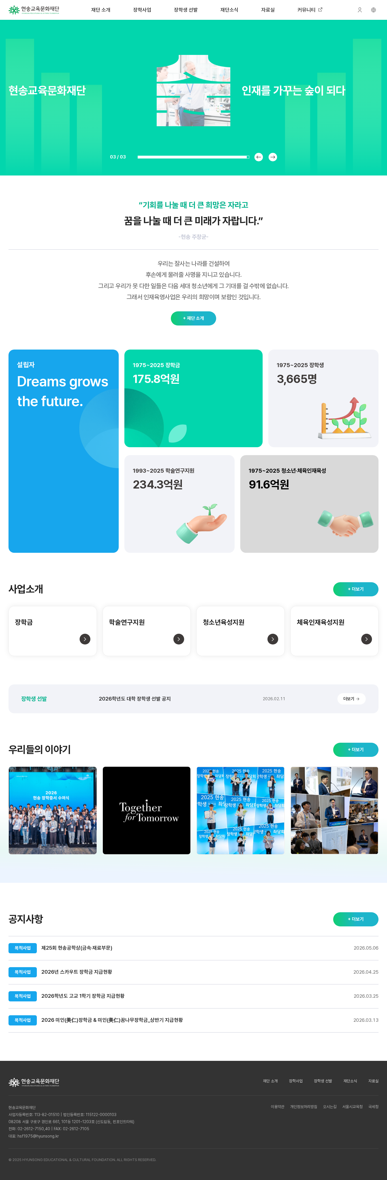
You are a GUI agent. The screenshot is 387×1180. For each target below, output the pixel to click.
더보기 (348, 698)
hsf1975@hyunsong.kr (38, 1136)
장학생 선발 (186, 10)
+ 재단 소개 (193, 318)
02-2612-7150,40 (34, 1129)
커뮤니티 (306, 10)
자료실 (268, 10)
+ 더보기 (356, 589)
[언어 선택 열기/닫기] (373, 10)
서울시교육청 (352, 1106)
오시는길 (330, 1106)
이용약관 (277, 1106)
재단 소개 (100, 10)
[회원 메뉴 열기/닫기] (360, 10)
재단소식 (229, 10)
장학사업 (142, 10)
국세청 (373, 1106)
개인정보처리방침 (303, 1106)
